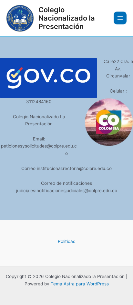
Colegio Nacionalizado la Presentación (66, 18)
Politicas (66, 241)
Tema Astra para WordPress (80, 283)
